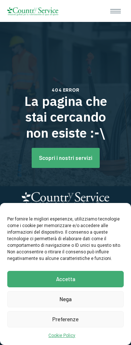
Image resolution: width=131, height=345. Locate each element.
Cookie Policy (61, 335)
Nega (65, 299)
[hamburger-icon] (115, 11)
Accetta (65, 279)
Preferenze (65, 319)
